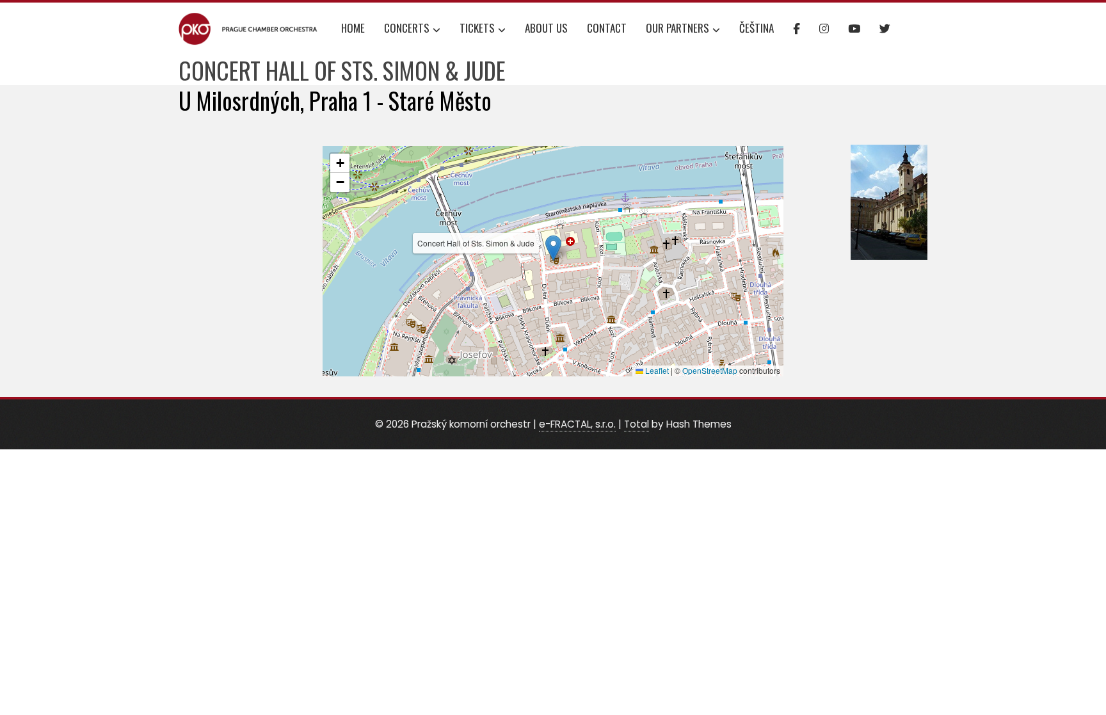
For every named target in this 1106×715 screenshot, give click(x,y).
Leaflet (656, 370)
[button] (553, 248)
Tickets (477, 28)
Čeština (756, 28)
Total (636, 424)
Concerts (406, 28)
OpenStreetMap (709, 370)
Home (353, 28)
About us (546, 28)
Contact (607, 28)
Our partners (677, 28)
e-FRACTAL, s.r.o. (577, 424)
